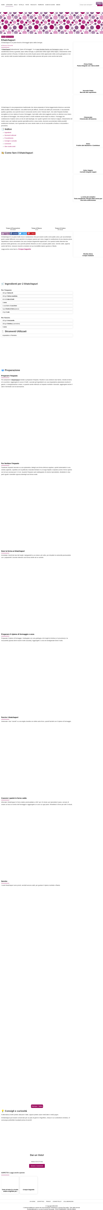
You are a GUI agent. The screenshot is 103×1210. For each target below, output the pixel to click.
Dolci (15, 4)
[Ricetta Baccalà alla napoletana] (88, 78)
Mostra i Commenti (37, 1166)
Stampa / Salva (37, 1106)
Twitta (24, 233)
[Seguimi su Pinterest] (86, 40)
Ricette (3, 36)
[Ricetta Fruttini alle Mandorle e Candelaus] (88, 131)
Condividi (15, 233)
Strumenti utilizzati (10, 135)
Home (3, 4)
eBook (58, 4)
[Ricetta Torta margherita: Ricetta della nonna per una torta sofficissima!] (88, 184)
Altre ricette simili (9, 146)
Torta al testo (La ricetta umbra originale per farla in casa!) (10, 1182)
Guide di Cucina (50, 4)
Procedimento (8, 138)
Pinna (33, 233)
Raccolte (33, 4)
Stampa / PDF (6, 233)
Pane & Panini (9, 36)
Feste (27, 4)
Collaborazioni (68, 1201)
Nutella (21, 4)
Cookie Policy (57, 1201)
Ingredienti (7, 132)
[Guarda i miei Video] (94, 40)
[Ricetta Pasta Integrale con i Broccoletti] (88, 52)
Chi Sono (32, 1201)
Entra (99, 3)
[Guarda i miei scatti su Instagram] (90, 40)
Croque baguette (24, 249)
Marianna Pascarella (7, 45)
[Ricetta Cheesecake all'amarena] (88, 105)
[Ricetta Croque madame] (88, 241)
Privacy (48, 1201)
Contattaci (40, 1201)
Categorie (9, 4)
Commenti (7, 143)
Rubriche (41, 4)
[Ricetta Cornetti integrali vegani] (88, 158)
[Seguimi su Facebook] (81, 40)
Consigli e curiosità (10, 141)
